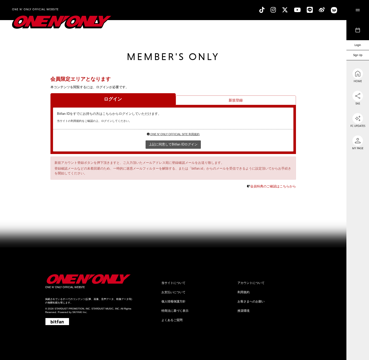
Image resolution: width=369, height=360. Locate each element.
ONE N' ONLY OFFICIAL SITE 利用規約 (175, 134)
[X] (285, 10)
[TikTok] (262, 10)
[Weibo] (322, 10)
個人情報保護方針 (173, 301)
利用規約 (243, 292)
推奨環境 (243, 311)
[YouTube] (297, 10)
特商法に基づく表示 (175, 311)
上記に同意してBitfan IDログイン (173, 144)
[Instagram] (273, 10)
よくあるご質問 (171, 320)
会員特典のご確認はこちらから (273, 186)
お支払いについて (173, 292)
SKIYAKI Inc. (79, 312)
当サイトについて (173, 283)
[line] (310, 10)
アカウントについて (251, 283)
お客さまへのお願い (251, 301)
